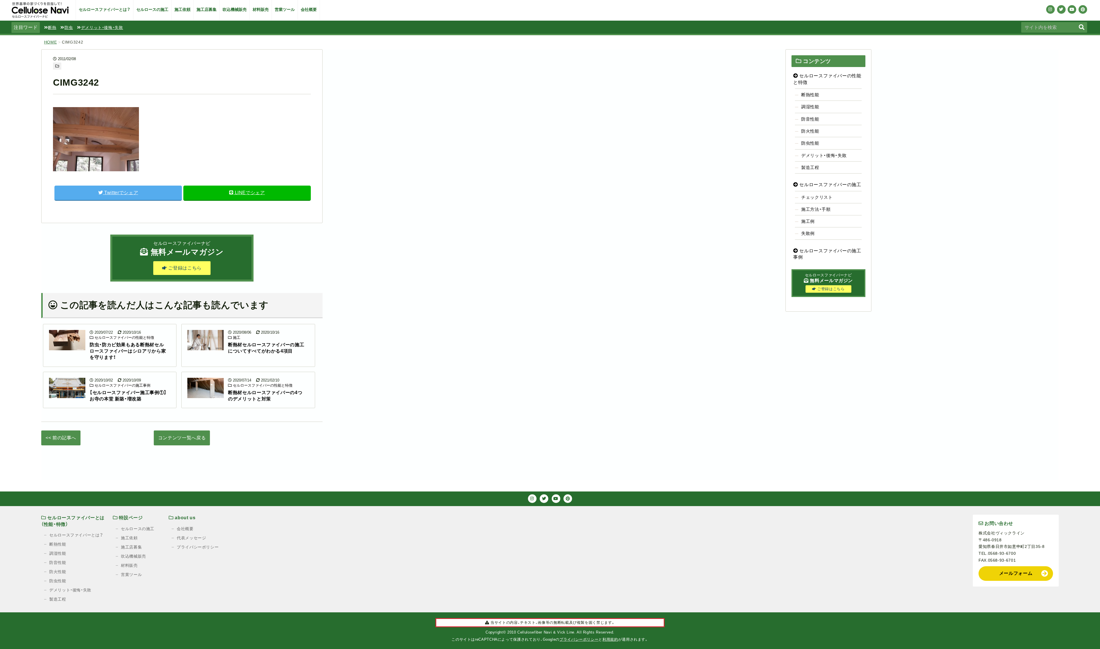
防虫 (68, 27)
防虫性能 (810, 143)
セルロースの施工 (152, 9)
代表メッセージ (191, 538)
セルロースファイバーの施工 (829, 184)
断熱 (52, 27)
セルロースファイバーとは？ (104, 9)
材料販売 (261, 9)
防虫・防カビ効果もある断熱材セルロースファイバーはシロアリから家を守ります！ (128, 351)
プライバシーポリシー (198, 547)
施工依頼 (182, 9)
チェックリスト (816, 197)
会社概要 (309, 9)
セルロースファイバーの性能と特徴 (123, 337)
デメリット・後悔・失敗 (102, 27)
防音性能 (810, 119)
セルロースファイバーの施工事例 (121, 385)
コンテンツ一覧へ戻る (182, 437)
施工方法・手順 (815, 209)
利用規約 (610, 639)
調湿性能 (810, 106)
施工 (236, 337)
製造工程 (810, 167)
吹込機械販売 (235, 9)
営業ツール (285, 9)
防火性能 (810, 131)
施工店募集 (207, 9)
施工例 (808, 221)
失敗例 (808, 233)
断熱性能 (810, 94)
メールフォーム (1015, 573)
